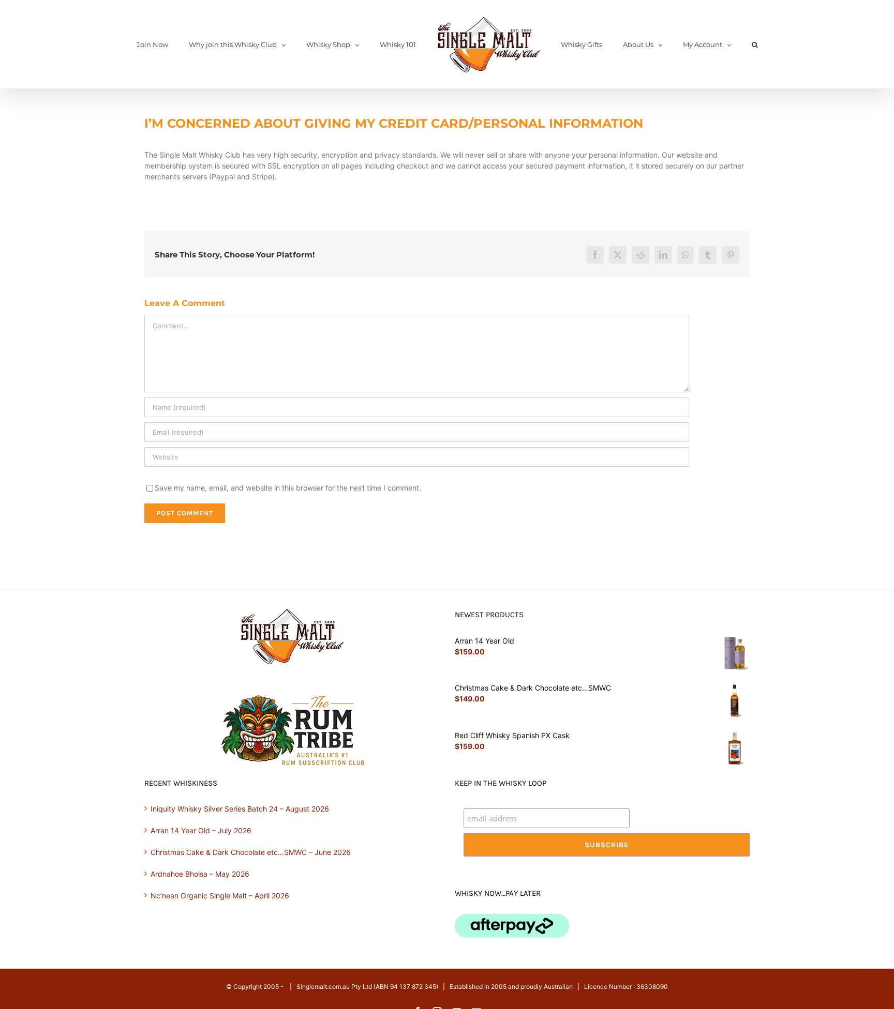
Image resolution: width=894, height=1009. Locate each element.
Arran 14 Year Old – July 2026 (201, 830)
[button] (715, 44)
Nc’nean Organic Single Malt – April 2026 (220, 895)
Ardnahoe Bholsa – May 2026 (200, 873)
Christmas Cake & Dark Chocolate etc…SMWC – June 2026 (251, 852)
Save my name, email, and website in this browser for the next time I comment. (288, 487)
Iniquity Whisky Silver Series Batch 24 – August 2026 (240, 808)
